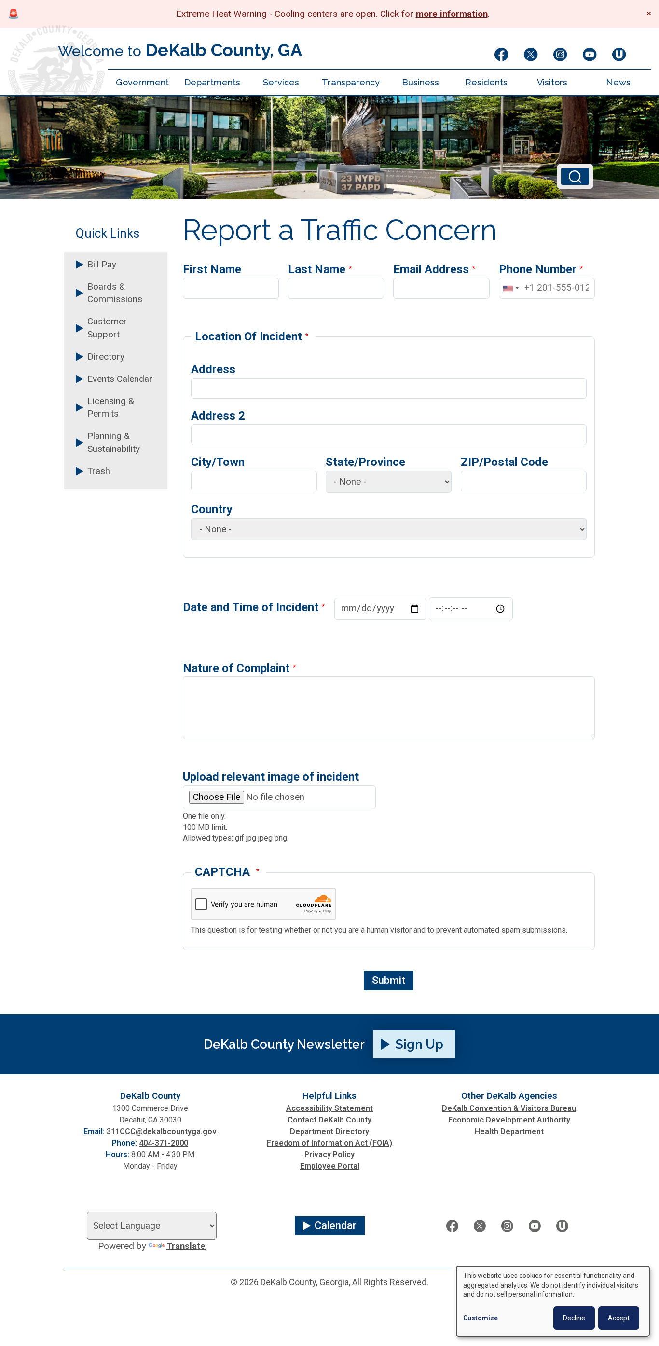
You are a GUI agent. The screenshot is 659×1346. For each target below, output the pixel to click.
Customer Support (107, 327)
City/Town (218, 462)
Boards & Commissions (114, 293)
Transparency (351, 82)
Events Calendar (119, 379)
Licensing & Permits (110, 407)
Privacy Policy (329, 1154)
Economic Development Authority (509, 1119)
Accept (619, 1318)
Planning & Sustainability (113, 442)
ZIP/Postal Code (504, 462)
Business (420, 82)
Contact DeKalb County (329, 1119)
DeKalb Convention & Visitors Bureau (509, 1108)
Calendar (336, 1226)
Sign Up (419, 1044)
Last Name (316, 269)
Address (213, 369)
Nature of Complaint (236, 668)
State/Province (365, 462)
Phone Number (538, 269)
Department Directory (329, 1131)
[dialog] (552, 1301)
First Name (212, 269)
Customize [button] (480, 1318)
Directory (105, 356)
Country (212, 509)
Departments (212, 82)
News (618, 82)
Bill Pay (101, 264)
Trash (98, 471)
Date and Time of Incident (250, 607)
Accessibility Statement (329, 1108)
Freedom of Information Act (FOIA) (329, 1143)
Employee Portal (329, 1166)
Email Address (431, 269)
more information (452, 14)
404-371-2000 (163, 1143)
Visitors (552, 82)
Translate (186, 1246)
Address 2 (218, 415)
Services (281, 82)
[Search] (575, 176)
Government (142, 82)
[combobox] (510, 288)
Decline (574, 1318)
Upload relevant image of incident (271, 777)
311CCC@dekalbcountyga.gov (162, 1131)
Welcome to (180, 50)
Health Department (509, 1131)
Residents (486, 82)
